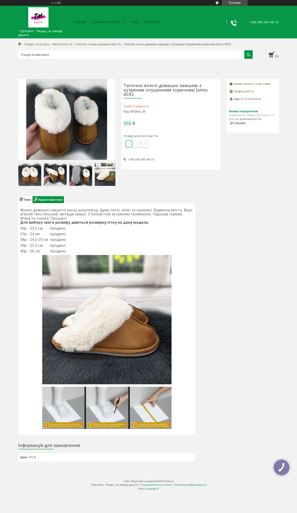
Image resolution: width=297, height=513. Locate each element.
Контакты (152, 22)
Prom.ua (169, 481)
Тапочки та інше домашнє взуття (98, 44)
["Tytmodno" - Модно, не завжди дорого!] (38, 16)
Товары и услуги (105, 22)
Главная (79, 22)
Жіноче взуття (62, 44)
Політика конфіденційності (191, 485)
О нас (134, 22)
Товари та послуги (37, 44)
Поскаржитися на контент (156, 485)
